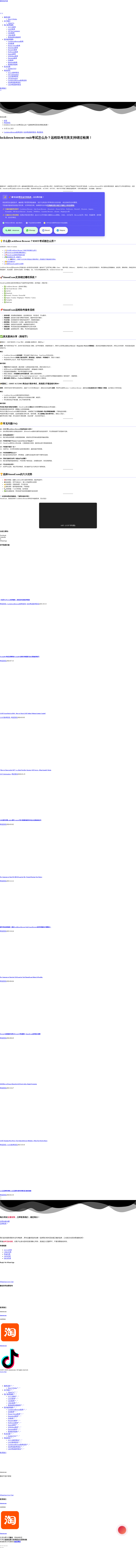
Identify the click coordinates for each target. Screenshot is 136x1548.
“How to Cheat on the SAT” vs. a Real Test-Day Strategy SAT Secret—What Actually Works (25, 770)
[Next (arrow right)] (3, 1547)
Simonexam (3, 1345)
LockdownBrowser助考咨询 (13, 132)
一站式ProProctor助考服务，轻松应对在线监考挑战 (15, 600)
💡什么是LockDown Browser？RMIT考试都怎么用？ (20, 250)
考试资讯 (40, 132)
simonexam (3, 1315)
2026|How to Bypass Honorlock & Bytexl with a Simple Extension (18, 1084)
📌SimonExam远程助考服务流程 (14, 255)
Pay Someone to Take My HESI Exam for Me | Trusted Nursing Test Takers (21, 877)
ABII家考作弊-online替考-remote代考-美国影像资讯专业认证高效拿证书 (20, 820)
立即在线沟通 (5, 1221)
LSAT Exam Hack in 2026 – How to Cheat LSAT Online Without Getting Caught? (23, 713)
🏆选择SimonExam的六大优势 (13, 264)
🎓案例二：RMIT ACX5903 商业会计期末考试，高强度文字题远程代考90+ (32, 259)
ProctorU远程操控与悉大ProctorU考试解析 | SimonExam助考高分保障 (20, 1034)
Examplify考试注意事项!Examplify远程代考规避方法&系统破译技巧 (19, 656)
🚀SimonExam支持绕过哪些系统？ (15, 252)
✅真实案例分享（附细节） (13, 257)
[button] (1, 13)
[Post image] (36, 596)
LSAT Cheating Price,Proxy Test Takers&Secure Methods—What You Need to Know (23, 1140)
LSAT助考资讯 (5, 717)
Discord (47, 230)
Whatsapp (32, 230)
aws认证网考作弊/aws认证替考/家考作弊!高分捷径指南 (15, 1191)
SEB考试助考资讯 (29, 132)
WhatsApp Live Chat (6, 1282)
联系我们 (3, 88)
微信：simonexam (13, 230)
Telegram (62, 230)
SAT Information (5, 774)
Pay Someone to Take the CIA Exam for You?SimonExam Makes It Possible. (21, 977)
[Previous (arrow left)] (1, 1547)
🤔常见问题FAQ (9, 261)
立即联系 (3, 1223)
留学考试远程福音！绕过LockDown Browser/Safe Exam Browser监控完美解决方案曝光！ (25, 927)
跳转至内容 (4, 1)
